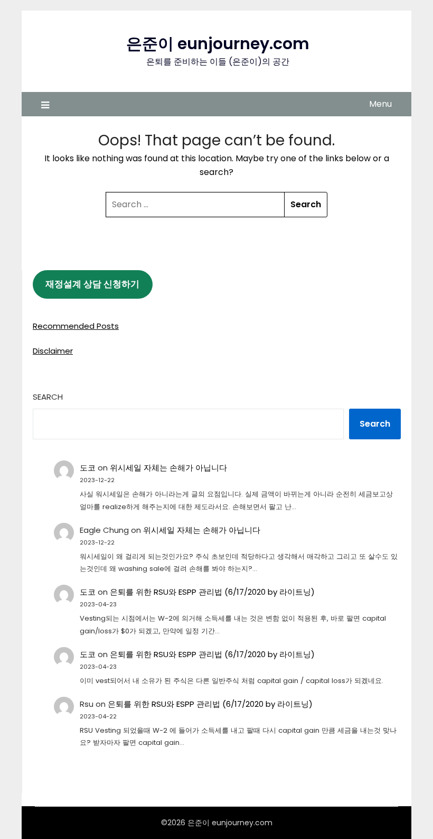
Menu (380, 104)
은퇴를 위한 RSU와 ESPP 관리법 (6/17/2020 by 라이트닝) (212, 591)
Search (48, 396)
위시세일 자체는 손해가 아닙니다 (168, 467)
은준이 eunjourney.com (217, 43)
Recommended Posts (76, 325)
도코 (88, 467)
